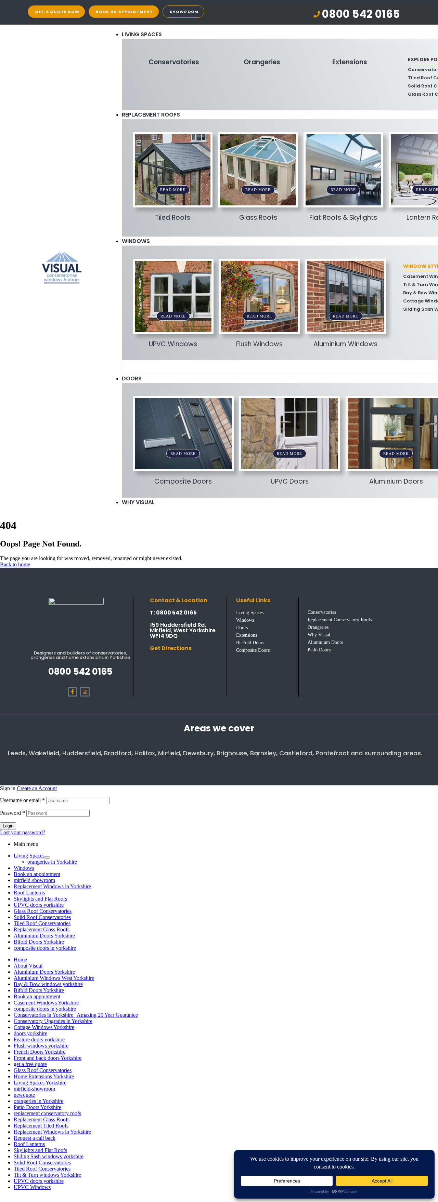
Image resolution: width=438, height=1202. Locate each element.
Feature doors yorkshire (39, 1039)
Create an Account (37, 788)
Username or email (22, 800)
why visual (138, 502)
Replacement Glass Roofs (41, 929)
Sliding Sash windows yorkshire (48, 1156)
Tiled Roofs (172, 217)
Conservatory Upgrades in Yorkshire (53, 1021)
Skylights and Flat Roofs (40, 899)
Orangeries (262, 62)
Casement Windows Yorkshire (46, 1002)
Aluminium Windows (345, 344)
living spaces (142, 34)
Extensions (349, 62)
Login (8, 825)
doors (132, 378)
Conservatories (174, 62)
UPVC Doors (290, 481)
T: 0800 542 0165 (173, 613)
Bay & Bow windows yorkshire (48, 984)
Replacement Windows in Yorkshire (52, 886)
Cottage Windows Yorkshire (44, 1027)
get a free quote (30, 1064)
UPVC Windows (173, 344)
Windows (24, 868)
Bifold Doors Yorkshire (39, 942)
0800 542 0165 (80, 671)
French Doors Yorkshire (39, 1052)
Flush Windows (259, 344)
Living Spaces (29, 856)
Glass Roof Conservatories (43, 911)
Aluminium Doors (396, 481)
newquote (24, 1095)
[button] (357, 14)
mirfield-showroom (34, 880)
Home (20, 959)
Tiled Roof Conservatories (42, 923)
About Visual (28, 966)
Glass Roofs (258, 217)
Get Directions (171, 648)
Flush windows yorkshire (41, 1046)
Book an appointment (37, 874)
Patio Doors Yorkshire (37, 1107)
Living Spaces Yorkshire (40, 1082)
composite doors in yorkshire (45, 948)
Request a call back (34, 1138)
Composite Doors (183, 481)
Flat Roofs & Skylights (343, 217)
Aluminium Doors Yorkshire (44, 935)
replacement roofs (151, 115)
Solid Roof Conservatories (42, 917)
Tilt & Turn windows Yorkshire (47, 1175)
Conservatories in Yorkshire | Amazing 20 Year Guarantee (76, 1015)
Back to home (15, 564)
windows (136, 241)
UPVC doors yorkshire (39, 905)
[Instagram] (85, 692)
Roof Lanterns (29, 892)
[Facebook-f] (72, 692)
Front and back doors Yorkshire (47, 1058)
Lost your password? (22, 832)
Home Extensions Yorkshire (44, 1076)
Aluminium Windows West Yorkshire (54, 978)
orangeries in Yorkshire (52, 862)
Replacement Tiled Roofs (41, 1126)
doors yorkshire (30, 1033)
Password (12, 813)
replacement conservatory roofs (47, 1113)
